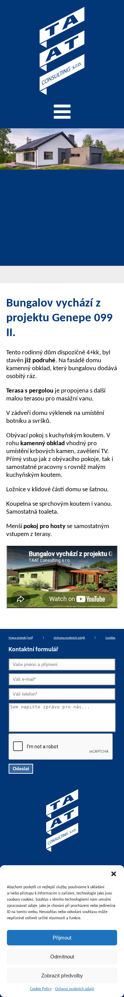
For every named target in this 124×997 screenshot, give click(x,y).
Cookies (110, 637)
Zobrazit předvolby (62, 975)
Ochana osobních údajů (74, 989)
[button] (113, 873)
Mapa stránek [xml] (21, 637)
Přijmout (62, 938)
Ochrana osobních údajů (69, 637)
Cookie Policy (41, 989)
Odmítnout (62, 957)
